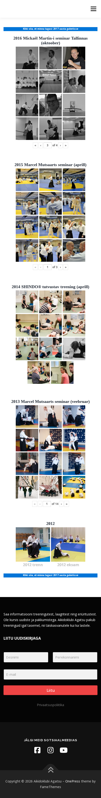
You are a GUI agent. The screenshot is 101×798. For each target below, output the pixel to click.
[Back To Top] (50, 770)
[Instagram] (50, 750)
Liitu (51, 690)
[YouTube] (63, 750)
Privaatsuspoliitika (50, 705)
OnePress (72, 781)
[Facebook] (37, 750)
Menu (93, 9)
